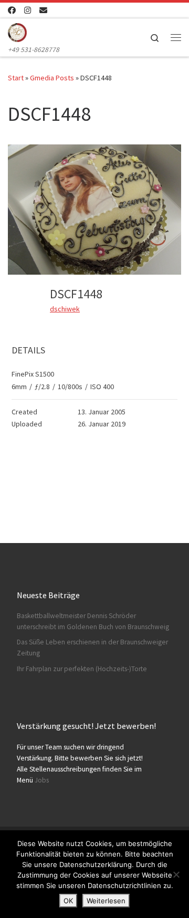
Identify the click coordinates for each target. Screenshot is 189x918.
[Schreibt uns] (43, 10)
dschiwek (65, 309)
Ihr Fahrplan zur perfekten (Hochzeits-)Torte (82, 668)
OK (68, 900)
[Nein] (176, 874)
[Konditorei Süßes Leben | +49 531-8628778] (17, 31)
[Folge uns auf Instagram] (27, 10)
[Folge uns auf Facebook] (12, 10)
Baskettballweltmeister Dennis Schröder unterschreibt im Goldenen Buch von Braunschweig (93, 621)
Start (16, 77)
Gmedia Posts (52, 77)
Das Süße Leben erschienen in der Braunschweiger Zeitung (92, 648)
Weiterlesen (106, 900)
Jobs (42, 780)
